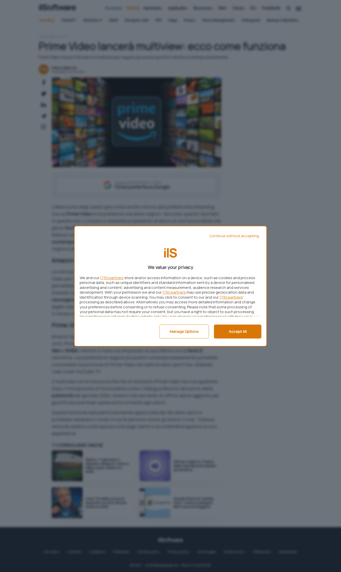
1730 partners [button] (112, 277)
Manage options (184, 331)
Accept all (238, 331)
